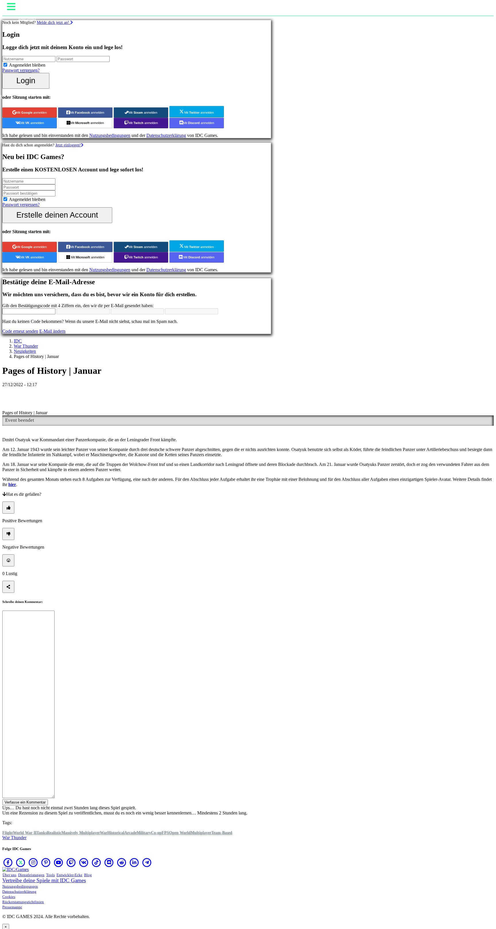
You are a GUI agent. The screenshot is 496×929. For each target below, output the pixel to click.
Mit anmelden (31, 112)
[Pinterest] (46, 862)
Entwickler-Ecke (69, 875)
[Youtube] (58, 862)
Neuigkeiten (25, 351)
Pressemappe (12, 907)
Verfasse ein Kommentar (25, 802)
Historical (115, 833)
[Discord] (109, 862)
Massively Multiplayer (80, 833)
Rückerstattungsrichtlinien (23, 902)
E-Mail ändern (52, 331)
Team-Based (221, 833)
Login (25, 80)
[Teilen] (8, 587)
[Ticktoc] (96, 862)
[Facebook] (8, 862)
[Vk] (84, 862)
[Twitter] (20, 862)
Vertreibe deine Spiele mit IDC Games (44, 880)
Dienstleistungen (31, 875)
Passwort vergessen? (21, 70)
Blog (88, 875)
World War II (24, 833)
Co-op (156, 833)
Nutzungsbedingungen (109, 135)
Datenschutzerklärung (166, 135)
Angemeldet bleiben (27, 65)
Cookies (8, 897)
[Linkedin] (134, 862)
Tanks (41, 833)
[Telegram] (147, 862)
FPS (165, 833)
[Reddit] (121, 862)
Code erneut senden (20, 331)
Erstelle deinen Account (57, 214)
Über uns (9, 875)
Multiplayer (201, 833)
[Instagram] (33, 862)
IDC (18, 340)
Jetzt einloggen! (68, 145)
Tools (50, 875)
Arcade (130, 833)
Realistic (54, 833)
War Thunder (26, 346)
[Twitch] (71, 862)
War (103, 833)
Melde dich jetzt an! (53, 22)
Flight (7, 833)
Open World (180, 833)
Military (144, 833)
